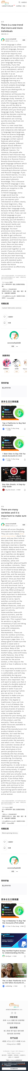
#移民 (19, 1044)
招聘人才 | (11, 1057)
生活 (2, 22)
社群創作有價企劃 (7, 6)
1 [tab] (10, 11)
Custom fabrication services (11, 308)
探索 (4, 1020)
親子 (22, 291)
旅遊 (14, 291)
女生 (2, 506)
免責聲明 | (11, 1055)
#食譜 (18, 1041)
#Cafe (23, 1041)
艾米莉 (17, 368)
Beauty (22, 1051)
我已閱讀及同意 (14, 1068)
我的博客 (17, 1033)
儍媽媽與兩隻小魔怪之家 (6, 368)
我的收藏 (20, 1031)
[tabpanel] (14, 10)
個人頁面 (7, 1031)
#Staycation (11, 1044)
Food (9, 1053)
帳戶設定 (14, 1031)
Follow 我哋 (10, 298)
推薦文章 (14, 1020)
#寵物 (4, 1041)
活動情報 (13, 293)
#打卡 (14, 1041)
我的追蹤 (10, 1033)
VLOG (9, 1020)
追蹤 (23, 40)
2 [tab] (13, 11)
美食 (18, 291)
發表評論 (6, 388)
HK (17, 1051)
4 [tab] (17, 11)
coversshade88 (10, 39)
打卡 (10, 291)
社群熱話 (19, 6)
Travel (13, 1051)
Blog (14, 1053)
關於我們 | (5, 1055)
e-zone (18, 1053)
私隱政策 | (23, 1055)
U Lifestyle (7, 1051)
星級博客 (21, 1020)
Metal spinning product (12, 535)
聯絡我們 (17, 1057)
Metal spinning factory (10, 833)
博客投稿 (17, 1023)
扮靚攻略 (7, 293)
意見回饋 (10, 1023)
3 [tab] (15, 11)
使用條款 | (17, 1055)
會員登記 (24, 2)
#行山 (9, 1041)
